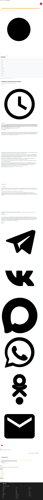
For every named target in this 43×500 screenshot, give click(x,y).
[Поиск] (21, 53)
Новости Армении (17, 494)
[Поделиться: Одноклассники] (19, 407)
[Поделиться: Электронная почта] (19, 444)
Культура (16, 493)
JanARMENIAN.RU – (3, 124)
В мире (2, 472)
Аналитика (2, 73)
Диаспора (2, 75)
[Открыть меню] (21, 54)
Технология (30, 492)
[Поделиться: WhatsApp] (19, 370)
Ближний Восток (4, 493)
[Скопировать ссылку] (2, 445)
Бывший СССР (4, 494)
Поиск (10, 0)
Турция (29, 493)
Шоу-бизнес (30, 494)
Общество (2, 471)
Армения (2, 62)
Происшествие (2, 71)
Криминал (16, 492)
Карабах (16, 491)
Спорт (29, 491)
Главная (2, 60)
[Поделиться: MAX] (19, 333)
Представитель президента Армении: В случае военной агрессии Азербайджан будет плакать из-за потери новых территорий (9, 461)
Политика (7, 463)
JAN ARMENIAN (3, 57)
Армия (3, 492)
